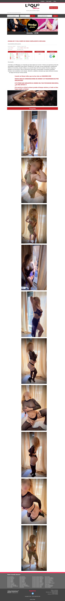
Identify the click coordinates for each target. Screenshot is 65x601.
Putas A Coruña (23, 583)
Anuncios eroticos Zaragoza (37, 584)
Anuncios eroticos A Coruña (37, 583)
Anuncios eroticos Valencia (37, 578)
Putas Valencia (22, 578)
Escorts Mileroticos (49, 586)
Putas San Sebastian (24, 585)
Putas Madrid (22, 576)
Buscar (55, 15)
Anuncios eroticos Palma (37, 586)
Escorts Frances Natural (49, 583)
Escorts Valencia (10, 578)
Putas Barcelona (23, 577)
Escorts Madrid (10, 576)
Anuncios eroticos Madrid (37, 576)
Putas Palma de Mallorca (24, 586)
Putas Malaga (22, 580)
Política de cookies (55, 593)
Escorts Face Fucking (49, 580)
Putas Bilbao (22, 582)
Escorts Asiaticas (48, 579)
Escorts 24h (47, 576)
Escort (12, 47)
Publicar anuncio (53, 7)
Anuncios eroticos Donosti (37, 585)
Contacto (42, 1)
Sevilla (25, 47)
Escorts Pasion (48, 587)
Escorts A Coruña (10, 583)
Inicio (8, 12)
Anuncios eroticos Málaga (37, 580)
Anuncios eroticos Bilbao (37, 582)
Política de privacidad (54, 591)
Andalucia (21, 47)
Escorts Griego (48, 582)
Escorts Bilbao (10, 582)
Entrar (55, 1)
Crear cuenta (48, 1)
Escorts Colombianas (49, 578)
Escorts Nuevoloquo (49, 585)
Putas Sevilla (22, 579)
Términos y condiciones (54, 590)
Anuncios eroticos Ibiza (37, 587)
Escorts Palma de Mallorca (12, 586)
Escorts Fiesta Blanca (49, 577)
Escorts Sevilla (10, 579)
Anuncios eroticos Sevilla (37, 579)
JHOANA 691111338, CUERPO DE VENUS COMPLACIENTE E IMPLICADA (26, 41)
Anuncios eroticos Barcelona (38, 577)
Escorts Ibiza (9, 587)
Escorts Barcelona (10, 577)
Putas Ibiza (22, 587)
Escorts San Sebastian (11, 585)
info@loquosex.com (15, 592)
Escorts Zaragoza (10, 584)
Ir (32, 15)
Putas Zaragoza (23, 584)
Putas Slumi (47, 584)
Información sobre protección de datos (52, 592)
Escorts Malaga (10, 580)
